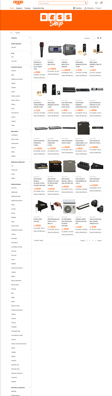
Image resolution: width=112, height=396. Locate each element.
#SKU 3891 (64, 217)
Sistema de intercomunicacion (18, 344)
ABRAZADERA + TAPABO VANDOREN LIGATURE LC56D (39, 105)
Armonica (13, 70)
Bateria (13, 213)
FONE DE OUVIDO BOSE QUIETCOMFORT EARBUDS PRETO (95, 221)
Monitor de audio (15, 306)
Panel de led (14, 170)
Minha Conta (90, 8)
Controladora (14, 242)
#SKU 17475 (78, 217)
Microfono (13, 289)
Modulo (13, 297)
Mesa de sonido (15, 285)
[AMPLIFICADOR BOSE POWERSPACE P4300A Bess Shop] (56, 128)
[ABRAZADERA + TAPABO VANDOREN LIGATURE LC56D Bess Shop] (42, 90)
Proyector (13, 339)
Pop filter (13, 47)
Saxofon (13, 117)
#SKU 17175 (36, 100)
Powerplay (13, 327)
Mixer (12, 293)
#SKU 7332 (50, 217)
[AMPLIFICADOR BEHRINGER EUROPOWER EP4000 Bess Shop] (84, 90)
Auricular (13, 209)
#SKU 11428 (92, 217)
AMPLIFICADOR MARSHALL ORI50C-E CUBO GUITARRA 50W (67, 181)
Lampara (13, 272)
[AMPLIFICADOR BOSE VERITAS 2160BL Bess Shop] (70, 128)
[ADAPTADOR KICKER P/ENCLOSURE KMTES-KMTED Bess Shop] (70, 90)
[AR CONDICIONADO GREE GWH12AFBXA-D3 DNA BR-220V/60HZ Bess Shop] (70, 206)
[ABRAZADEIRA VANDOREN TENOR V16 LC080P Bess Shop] (98, 49)
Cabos (12, 221)
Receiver (13, 147)
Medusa (13, 276)
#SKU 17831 (64, 60)
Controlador (14, 238)
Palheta (13, 104)
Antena (13, 205)
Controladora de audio (16, 247)
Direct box (13, 255)
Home (11, 8)
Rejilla (12, 152)
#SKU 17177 (78, 60)
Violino (13, 125)
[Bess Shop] (18, 3)
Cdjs (12, 57)
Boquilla (13, 83)
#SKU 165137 (51, 138)
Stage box (13, 360)
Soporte (13, 348)
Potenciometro (15, 143)
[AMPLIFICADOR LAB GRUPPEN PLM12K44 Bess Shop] (98, 128)
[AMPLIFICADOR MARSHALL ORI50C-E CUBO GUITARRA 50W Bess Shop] (70, 166)
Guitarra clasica (15, 100)
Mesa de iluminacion (16, 280)
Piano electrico (15, 113)
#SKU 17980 (93, 177)
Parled (13, 174)
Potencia (13, 322)
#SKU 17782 (65, 100)
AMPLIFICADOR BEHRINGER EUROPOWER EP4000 (81, 105)
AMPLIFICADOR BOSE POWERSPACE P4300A (53, 143)
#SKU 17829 (51, 60)
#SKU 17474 (64, 177)
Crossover (13, 251)
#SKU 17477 (36, 177)
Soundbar (13, 352)
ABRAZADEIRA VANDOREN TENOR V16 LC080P (95, 64)
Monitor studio (14, 139)
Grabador (13, 263)
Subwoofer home (15, 369)
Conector (13, 234)
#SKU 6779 (78, 177)
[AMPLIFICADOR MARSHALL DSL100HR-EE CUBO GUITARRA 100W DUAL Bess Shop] (42, 166)
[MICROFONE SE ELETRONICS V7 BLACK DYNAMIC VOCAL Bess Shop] (42, 50)
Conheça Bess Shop (38, 8)
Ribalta (13, 178)
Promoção (27, 8)
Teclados (13, 121)
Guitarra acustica (15, 96)
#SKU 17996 (65, 138)
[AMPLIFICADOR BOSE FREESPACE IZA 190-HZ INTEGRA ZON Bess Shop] (98, 90)
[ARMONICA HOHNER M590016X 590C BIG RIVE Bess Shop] (84, 206)
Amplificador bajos (15, 196)
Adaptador (13, 391)
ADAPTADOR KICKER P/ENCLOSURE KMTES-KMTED (67, 105)
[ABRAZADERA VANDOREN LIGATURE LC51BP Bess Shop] (56, 90)
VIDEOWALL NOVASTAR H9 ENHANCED (65, 64)
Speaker (13, 356)
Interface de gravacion (17, 268)
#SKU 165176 (79, 100)
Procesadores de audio (17, 335)
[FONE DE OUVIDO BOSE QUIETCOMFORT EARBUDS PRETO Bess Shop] (98, 206)
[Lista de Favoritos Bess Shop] (96, 3)
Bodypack (13, 217)
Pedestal (13, 318)
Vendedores (79, 8)
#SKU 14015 (36, 138)
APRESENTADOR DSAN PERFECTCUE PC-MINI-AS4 (53, 221)
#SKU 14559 (93, 100)
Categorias (19, 8)
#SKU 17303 (93, 138)
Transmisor (14, 377)
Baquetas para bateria (17, 79)
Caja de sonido (15, 226)
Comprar (41, 56)
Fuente (13, 259)
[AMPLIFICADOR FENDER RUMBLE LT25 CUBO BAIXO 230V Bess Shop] (84, 128)
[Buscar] (86, 3)
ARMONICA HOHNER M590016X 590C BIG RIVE (81, 221)
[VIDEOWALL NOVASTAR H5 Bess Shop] (56, 50)
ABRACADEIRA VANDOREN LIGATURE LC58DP (81, 64)
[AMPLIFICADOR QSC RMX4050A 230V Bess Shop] (98, 166)
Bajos (12, 75)
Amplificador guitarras (16, 200)
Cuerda (13, 92)
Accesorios (14, 188)
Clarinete (13, 87)
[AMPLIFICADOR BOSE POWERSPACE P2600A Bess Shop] (42, 128)
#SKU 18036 (37, 60)
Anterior (83, 240)
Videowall (13, 381)
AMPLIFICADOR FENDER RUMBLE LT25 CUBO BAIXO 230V (81, 143)
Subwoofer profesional (16, 373)
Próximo (99, 240)
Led (12, 165)
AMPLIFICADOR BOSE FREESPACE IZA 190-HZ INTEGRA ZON (95, 105)
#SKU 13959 (37, 217)
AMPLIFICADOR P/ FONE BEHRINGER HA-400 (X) (81, 181)
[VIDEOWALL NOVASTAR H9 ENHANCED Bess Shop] (70, 50)
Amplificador (14, 192)
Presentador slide (15, 331)
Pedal (12, 108)
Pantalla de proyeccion (17, 310)
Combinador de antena (16, 230)
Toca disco (14, 61)
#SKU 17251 (78, 138)
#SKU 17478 (50, 177)
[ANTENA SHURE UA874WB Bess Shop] (42, 206)
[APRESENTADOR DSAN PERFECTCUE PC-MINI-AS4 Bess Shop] (56, 207)
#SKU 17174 (50, 100)
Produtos (17, 33)
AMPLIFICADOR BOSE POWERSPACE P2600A (39, 143)
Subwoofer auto (15, 365)
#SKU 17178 (92, 60)
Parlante (13, 314)
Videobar (13, 156)
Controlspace (14, 135)
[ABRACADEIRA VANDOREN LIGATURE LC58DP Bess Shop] (84, 50)
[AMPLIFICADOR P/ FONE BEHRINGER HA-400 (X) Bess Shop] (84, 166)
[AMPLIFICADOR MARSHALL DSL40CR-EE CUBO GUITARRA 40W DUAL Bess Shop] (56, 166)
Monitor (13, 301)
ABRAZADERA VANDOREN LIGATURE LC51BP (53, 105)
